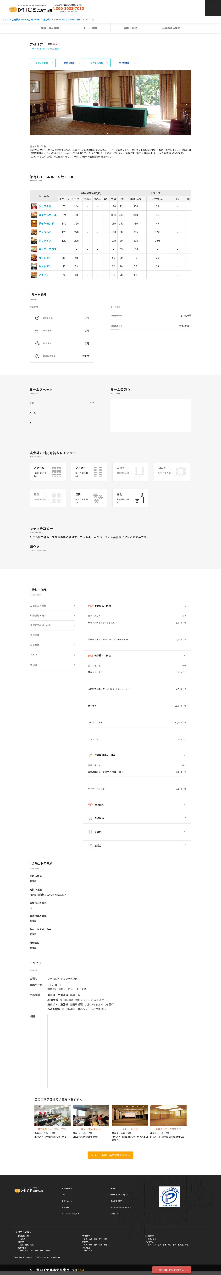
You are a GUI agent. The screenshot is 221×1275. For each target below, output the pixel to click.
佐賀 (154, 1244)
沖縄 (186, 1244)
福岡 (149, 1244)
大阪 (91, 1244)
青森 (22, 1244)
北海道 (22, 1239)
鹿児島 (180, 1244)
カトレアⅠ (44, 258)
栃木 (27, 1250)
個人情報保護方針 (117, 1201)
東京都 (46, 19)
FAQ (64, 1194)
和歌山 (106, 1244)
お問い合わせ (67, 1201)
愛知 (106, 1239)
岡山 (86, 1250)
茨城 (22, 1250)
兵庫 (96, 1244)
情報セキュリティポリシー (120, 1194)
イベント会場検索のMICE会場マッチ (20, 19)
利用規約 (65, 1207)
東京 (42, 1250)
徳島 (149, 1239)
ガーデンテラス (48, 249)
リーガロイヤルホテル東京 (67, 19)
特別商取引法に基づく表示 (120, 1207)
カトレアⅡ (44, 266)
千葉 (37, 1250)
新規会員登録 (67, 1188)
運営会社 (113, 1188)
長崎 (159, 1244)
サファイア (45, 240)
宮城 (27, 1244)
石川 (91, 1239)
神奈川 (47, 1250)
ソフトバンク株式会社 (70, 1213)
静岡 (101, 1239)
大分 (169, 1244)
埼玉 (32, 1250)
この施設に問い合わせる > (172, 1270)
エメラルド (45, 232)
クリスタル (45, 206)
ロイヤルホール (48, 215)
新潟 (86, 1239)
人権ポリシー (115, 1213)
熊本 (164, 1244)
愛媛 (154, 1239)
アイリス (44, 275)
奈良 (101, 1244)
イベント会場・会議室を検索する (110, 1155)
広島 (91, 1250)
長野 (96, 1239)
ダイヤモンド (46, 223)
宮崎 (174, 1244)
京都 (86, 1244)
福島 (32, 1244)
